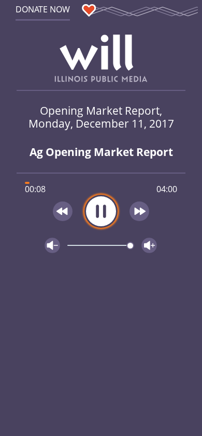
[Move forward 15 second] (140, 211)
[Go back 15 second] (63, 211)
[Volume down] (52, 245)
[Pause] (101, 211)
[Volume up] (149, 245)
